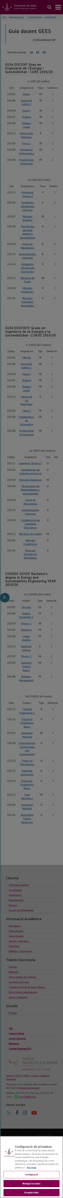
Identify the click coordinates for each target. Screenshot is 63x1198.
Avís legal (31, 1167)
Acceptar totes (31, 1192)
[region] (31, 1167)
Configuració (31, 1174)
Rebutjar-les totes (31, 1183)
